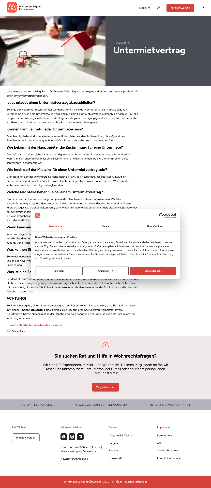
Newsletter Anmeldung (74, 458)
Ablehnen (58, 270)
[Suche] (158, 8)
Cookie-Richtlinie (167, 450)
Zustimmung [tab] (56, 226)
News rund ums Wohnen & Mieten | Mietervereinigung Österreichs (81, 449)
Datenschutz (164, 435)
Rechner (114, 450)
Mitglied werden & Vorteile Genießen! (101, 404)
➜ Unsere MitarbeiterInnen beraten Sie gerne (34, 325)
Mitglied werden (180, 7)
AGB (160, 443)
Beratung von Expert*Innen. (170, 404)
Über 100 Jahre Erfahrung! (131, 481)
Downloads (115, 458)
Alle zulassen (153, 270)
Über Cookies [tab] (155, 226)
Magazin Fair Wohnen (121, 435)
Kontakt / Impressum (169, 458)
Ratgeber (114, 443)
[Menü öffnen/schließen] (202, 8)
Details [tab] (106, 226)
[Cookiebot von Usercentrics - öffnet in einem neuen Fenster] (161, 215)
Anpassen (103, 270)
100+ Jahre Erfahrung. (37, 404)
